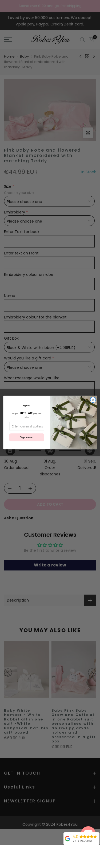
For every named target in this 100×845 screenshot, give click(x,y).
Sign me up (26, 437)
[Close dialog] (93, 400)
